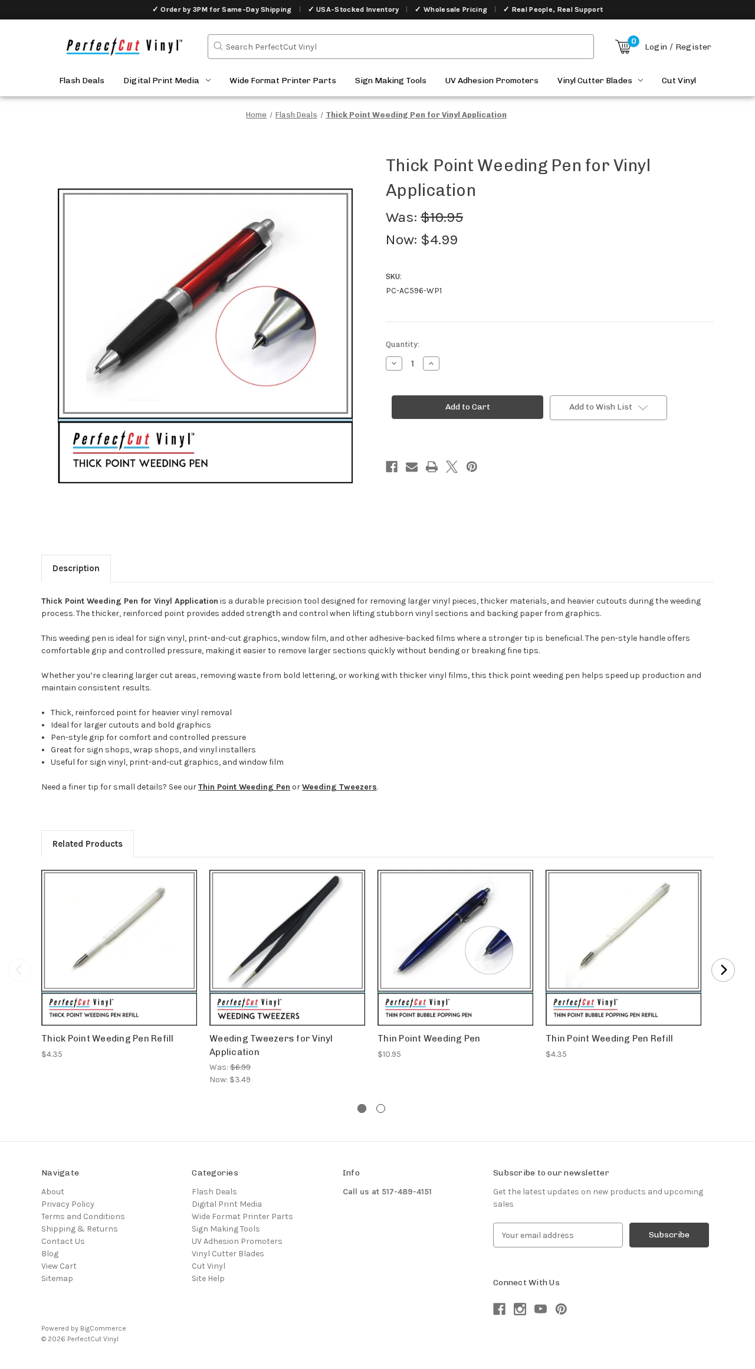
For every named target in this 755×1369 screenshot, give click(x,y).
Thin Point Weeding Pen (429, 1038)
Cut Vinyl (679, 81)
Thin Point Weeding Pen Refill (609, 1038)
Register (693, 47)
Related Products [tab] (87, 844)
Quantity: (402, 344)
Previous (19, 970)
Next (723, 970)
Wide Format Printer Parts (282, 81)
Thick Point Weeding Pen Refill (107, 1038)
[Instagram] (520, 1309)
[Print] (432, 466)
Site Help (208, 1278)
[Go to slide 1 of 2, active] (361, 1108)
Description (76, 568)
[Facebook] (392, 466)
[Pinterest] (472, 466)
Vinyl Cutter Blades (594, 81)
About (52, 1192)
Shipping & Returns (79, 1229)
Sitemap (57, 1278)
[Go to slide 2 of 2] (380, 1108)
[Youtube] (540, 1309)
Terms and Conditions (83, 1216)
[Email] (412, 466)
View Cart (59, 1266)
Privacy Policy (67, 1204)
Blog (49, 1254)
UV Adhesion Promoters (492, 81)
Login (656, 47)
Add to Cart (119, 958)
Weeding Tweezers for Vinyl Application (271, 1045)
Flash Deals (81, 81)
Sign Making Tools (390, 81)
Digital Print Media (161, 81)
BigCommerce (103, 1328)
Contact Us (63, 1241)
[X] (452, 466)
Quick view (119, 937)
